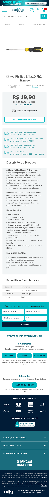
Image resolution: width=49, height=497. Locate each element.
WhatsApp (9, 355)
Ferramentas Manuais (23, 25)
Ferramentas (9, 25)
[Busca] (44, 16)
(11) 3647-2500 (24, 385)
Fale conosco (39, 355)
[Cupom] (24, 3)
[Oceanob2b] (17, 10)
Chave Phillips (39, 25)
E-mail (24, 355)
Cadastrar (24, 324)
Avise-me (24, 120)
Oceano (35, 87)
